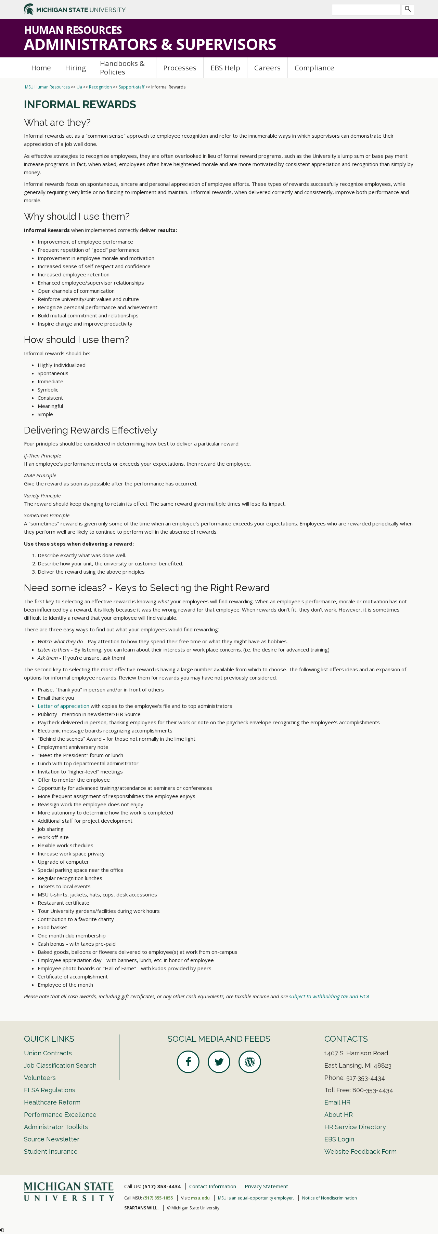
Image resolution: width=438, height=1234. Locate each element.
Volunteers (40, 1077)
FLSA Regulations (49, 1090)
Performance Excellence (60, 1114)
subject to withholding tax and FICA (328, 996)
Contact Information (212, 1186)
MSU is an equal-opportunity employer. (256, 1198)
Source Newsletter (51, 1139)
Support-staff (131, 87)
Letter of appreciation (63, 705)
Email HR (337, 1102)
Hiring (75, 67)
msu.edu (200, 1198)
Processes (179, 67)
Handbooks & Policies (122, 67)
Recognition (100, 87)
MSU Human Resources (47, 87)
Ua (79, 87)
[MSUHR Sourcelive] (250, 1062)
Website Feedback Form (360, 1151)
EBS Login (339, 1139)
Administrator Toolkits (56, 1126)
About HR (338, 1114)
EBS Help (225, 67)
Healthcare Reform (52, 1102)
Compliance (314, 67)
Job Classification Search (60, 1065)
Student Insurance (51, 1151)
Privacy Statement (266, 1186)
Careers (267, 67)
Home (41, 67)
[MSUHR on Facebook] (188, 1062)
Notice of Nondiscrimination (329, 1198)
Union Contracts (48, 1053)
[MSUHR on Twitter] (219, 1062)
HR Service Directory (355, 1126)
